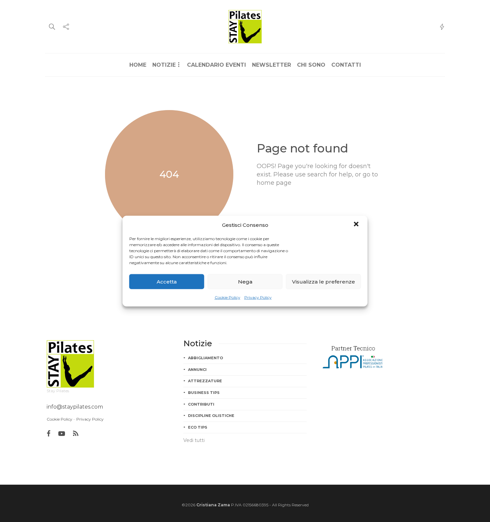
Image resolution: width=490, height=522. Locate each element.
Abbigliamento (205, 358)
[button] (357, 225)
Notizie (164, 65)
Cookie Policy (227, 297)
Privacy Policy (258, 297)
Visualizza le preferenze (323, 281)
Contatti (346, 65)
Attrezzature (205, 381)
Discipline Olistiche (211, 415)
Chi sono (311, 65)
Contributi (201, 404)
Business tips (204, 392)
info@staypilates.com (75, 407)
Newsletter (271, 65)
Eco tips (197, 427)
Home (137, 65)
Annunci (197, 369)
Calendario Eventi (216, 65)
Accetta (167, 281)
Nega (245, 281)
